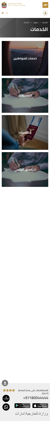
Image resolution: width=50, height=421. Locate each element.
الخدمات (26, 22)
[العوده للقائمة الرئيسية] (13, 7)
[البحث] (7, 13)
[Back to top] (5, 383)
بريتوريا (35, 22)
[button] (6, 398)
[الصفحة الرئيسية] (3, 13)
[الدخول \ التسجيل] (29, 13)
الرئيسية (45, 22)
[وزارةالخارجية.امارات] (31, 413)
